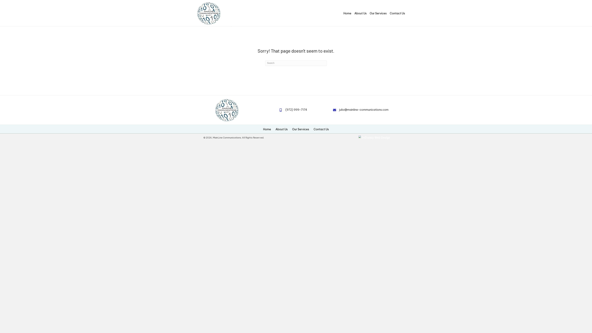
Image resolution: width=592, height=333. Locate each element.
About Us (281, 129)
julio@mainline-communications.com (363, 109)
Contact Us (321, 129)
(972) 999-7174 (296, 109)
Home (267, 129)
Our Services (300, 129)
